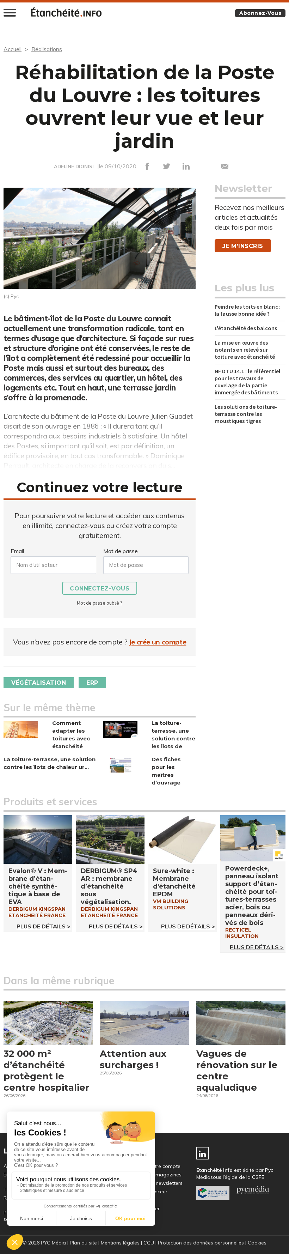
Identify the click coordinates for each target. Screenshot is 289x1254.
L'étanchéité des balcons (246, 328)
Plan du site (83, 1243)
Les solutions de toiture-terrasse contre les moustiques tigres (246, 413)
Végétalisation (38, 682)
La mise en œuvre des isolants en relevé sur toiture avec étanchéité (245, 349)
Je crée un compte (157, 641)
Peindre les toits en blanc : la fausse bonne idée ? (248, 310)
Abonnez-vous (260, 13)
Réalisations (46, 49)
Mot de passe (120, 551)
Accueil (12, 49)
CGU (148, 1243)
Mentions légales (120, 1243)
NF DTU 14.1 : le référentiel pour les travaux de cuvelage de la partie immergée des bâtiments (248, 382)
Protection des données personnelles (201, 1243)
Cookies (257, 1243)
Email (17, 551)
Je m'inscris (242, 246)
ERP (92, 682)
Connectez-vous (99, 588)
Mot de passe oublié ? (99, 603)
